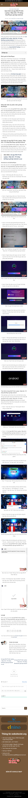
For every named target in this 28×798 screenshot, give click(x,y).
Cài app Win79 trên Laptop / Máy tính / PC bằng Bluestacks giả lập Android (20, 661)
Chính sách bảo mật (17, 792)
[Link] (15, 690)
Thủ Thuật (16, 794)
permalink (15, 637)
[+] (18, 690)
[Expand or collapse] (25, 53)
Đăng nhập (24, 681)
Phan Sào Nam (20, 18)
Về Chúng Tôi (9, 792)
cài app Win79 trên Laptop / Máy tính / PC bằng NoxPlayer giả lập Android (14, 38)
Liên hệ (16, 793)
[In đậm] (2, 690)
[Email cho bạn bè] (15, 631)
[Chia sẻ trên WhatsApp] (8, 631)
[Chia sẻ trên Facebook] (10, 631)
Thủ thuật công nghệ (14, 9)
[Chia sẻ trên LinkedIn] (20, 631)
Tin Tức (11, 794)
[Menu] (2, 4)
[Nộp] (25, 708)
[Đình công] (7, 690)
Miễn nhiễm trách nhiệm (8, 793)
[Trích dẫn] (12, 690)
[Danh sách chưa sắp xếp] (10, 690)
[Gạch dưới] (5, 690)
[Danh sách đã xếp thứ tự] (9, 690)
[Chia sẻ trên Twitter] (13, 631)
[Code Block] (14, 690)
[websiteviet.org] (14, 4)
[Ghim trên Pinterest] (18, 631)
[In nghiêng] (4, 690)
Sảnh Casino (22, 793)
